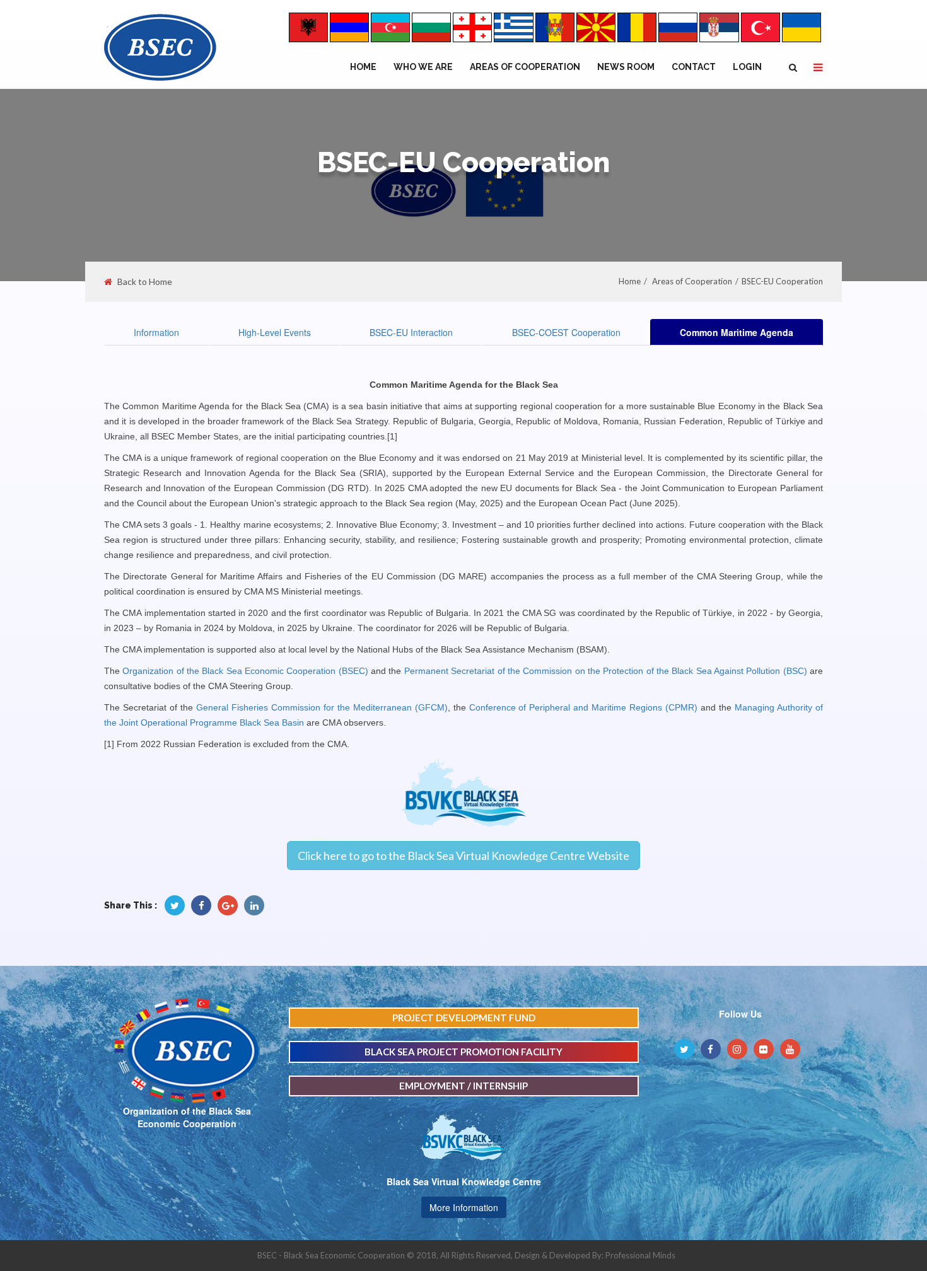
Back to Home (144, 281)
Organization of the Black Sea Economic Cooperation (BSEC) (245, 671)
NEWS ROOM (626, 67)
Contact (694, 67)
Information (156, 332)
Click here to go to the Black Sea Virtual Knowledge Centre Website (463, 855)
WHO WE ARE (423, 67)
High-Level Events (274, 332)
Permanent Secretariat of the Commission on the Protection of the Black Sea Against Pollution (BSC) (605, 671)
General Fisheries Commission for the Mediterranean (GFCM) (322, 707)
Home (363, 67)
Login (747, 67)
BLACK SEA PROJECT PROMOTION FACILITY (463, 1051)
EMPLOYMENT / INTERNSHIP (463, 1085)
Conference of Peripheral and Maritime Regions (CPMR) (583, 707)
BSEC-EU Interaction (411, 332)
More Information (463, 1207)
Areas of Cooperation (525, 67)
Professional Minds (640, 1255)
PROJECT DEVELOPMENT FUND (463, 1017)
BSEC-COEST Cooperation (566, 332)
